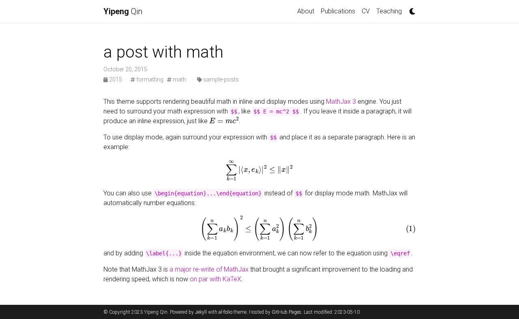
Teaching (389, 11)
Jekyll (201, 312)
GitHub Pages (286, 312)
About (305, 11)
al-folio (225, 312)
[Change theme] (410, 9)
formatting (149, 79)
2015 (115, 79)
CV (366, 11)
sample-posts (220, 79)
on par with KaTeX (215, 279)
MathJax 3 (341, 101)
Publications (338, 11)
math (179, 79)
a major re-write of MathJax (209, 269)
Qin (122, 11)
